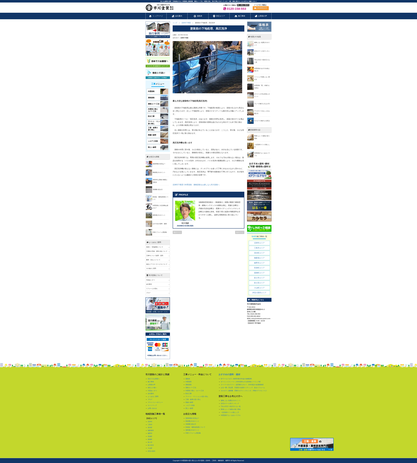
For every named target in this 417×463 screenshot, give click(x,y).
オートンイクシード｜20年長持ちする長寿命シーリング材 (241, 382)
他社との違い (152, 387)
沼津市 (150, 421)
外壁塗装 (188, 382)
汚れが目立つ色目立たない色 (231, 406)
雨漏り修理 (189, 402)
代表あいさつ (150, 280)
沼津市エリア (259, 243)
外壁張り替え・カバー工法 (194, 390)
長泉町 (150, 436)
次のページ (239, 232)
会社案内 (149, 284)
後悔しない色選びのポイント (231, 400)
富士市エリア (259, 278)
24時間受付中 (261, 8)
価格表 (187, 379)
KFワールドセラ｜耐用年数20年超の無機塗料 (236, 379)
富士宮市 (151, 445)
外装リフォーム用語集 (193, 433)
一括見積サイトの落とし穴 (230, 412)
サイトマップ (152, 405)
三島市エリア (259, 248)
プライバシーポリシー (155, 402)
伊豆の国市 (151, 451)
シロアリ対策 (190, 405)
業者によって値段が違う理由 (231, 409)
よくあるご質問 (153, 396)
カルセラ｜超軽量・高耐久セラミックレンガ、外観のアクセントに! (244, 390)
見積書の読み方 (190, 424)
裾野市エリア (259, 263)
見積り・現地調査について (154, 247)
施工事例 (151, 382)
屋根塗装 (188, 384)
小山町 (150, 448)
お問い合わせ (152, 408)
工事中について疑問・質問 (154, 255)
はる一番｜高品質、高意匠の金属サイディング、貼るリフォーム (243, 387)
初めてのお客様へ (154, 379)
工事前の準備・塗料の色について (156, 251)
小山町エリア (259, 288)
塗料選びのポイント (192, 430)
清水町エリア (259, 253)
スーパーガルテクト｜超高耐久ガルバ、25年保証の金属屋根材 (242, 384)
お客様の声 (151, 384)
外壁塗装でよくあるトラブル (231, 415)
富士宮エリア (259, 283)
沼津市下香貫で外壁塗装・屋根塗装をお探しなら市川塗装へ (196, 185)
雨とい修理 (189, 408)
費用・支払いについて (153, 260)
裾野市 (150, 433)
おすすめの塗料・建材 (229, 374)
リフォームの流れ (151, 288)
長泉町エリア (259, 268)
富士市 (150, 442)
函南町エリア (259, 273)
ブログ (148, 293)
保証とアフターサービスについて (156, 264)
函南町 (150, 439)
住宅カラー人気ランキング (230, 403)
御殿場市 (151, 430)
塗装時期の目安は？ (192, 418)
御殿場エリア (259, 258)
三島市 (150, 424)
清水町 (150, 427)
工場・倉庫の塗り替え (193, 399)
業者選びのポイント (192, 421)
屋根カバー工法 (190, 387)
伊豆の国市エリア (259, 293)
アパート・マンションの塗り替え (196, 396)
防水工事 (188, 393)
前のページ (177, 232)
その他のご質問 (151, 268)
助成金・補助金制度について (195, 427)
